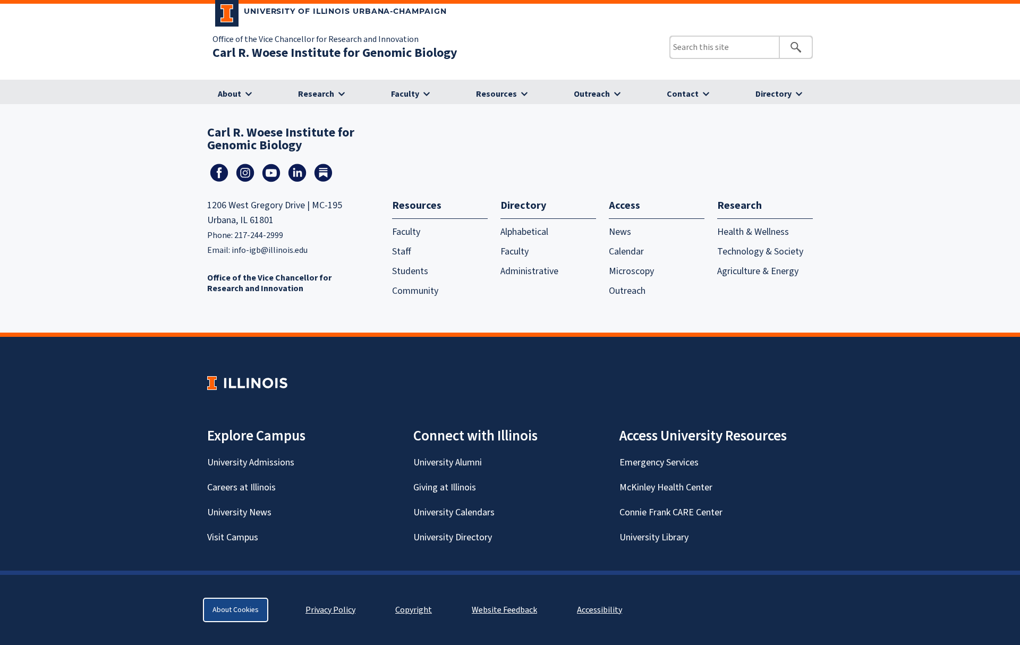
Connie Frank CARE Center (670, 512)
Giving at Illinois (444, 487)
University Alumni (447, 462)
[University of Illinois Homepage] (247, 383)
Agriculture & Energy (757, 271)
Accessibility (599, 610)
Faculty (405, 94)
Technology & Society (760, 251)
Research (316, 94)
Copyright (413, 610)
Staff (401, 251)
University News (239, 512)
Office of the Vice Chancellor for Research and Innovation (315, 39)
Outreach (592, 94)
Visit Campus (232, 537)
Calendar (626, 251)
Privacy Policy (330, 610)
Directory (773, 94)
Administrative (529, 271)
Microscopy (631, 271)
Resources (496, 94)
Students (410, 271)
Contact (683, 94)
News (620, 232)
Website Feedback (506, 610)
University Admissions (250, 462)
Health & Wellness (753, 232)
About (229, 94)
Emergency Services (659, 462)
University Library (653, 537)
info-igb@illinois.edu (270, 250)
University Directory (452, 537)
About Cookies (235, 610)
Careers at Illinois (241, 487)
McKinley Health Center (665, 487)
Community (415, 291)
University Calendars (454, 512)
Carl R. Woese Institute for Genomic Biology (334, 53)
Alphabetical (524, 232)
